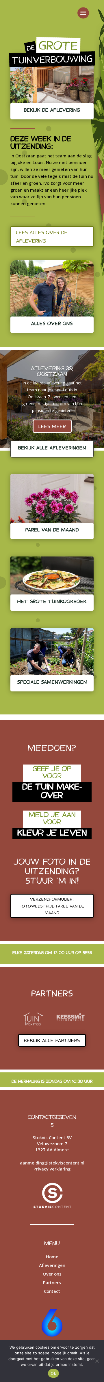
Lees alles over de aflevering (42, 236)
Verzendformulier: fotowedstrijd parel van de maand (52, 906)
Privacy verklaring (52, 1169)
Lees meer (52, 426)
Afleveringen (52, 1265)
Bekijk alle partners (52, 1040)
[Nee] (97, 1361)
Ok (53, 1373)
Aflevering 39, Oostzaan (52, 371)
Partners (52, 1282)
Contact (52, 1291)
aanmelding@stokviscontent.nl (52, 1163)
